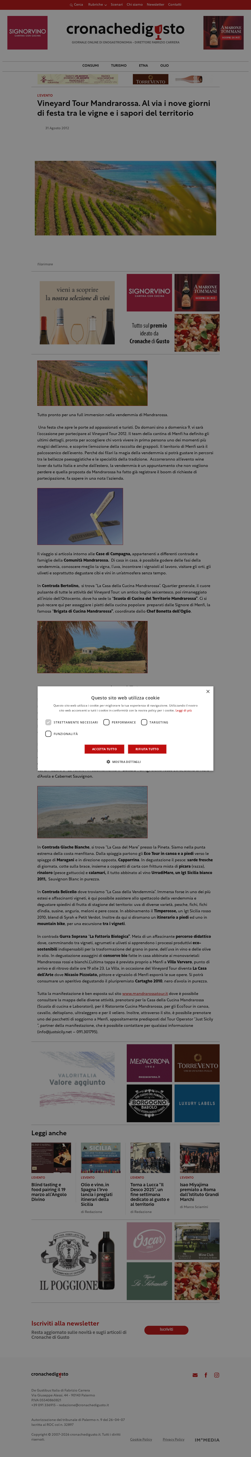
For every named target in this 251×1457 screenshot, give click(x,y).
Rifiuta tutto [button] (147, 749)
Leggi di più (184, 710)
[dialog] (125, 728)
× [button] (208, 691)
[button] (125, 762)
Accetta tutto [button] (104, 749)
